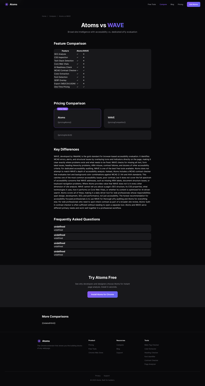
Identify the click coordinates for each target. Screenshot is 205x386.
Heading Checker (151, 353)
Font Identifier (149, 356)
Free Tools (152, 4)
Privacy (97, 376)
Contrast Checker (151, 360)
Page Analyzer (150, 364)
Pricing (180, 4)
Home (44, 16)
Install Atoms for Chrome (102, 294)
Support (119, 353)
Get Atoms (193, 4)
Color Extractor (150, 349)
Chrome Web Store (96, 353)
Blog (172, 4)
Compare (163, 4)
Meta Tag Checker (151, 345)
